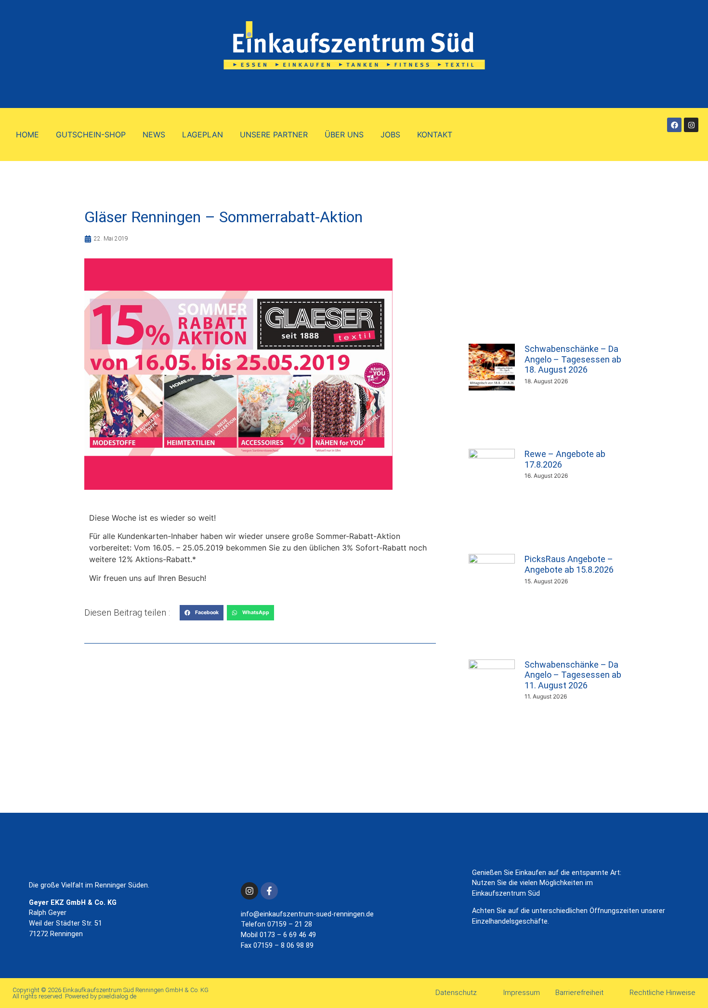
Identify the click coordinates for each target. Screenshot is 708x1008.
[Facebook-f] (269, 891)
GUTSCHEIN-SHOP (91, 134)
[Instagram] (691, 125)
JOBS (390, 134)
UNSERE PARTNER (274, 134)
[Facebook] (674, 125)
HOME (27, 134)
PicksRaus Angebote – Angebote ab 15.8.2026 (569, 564)
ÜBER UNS (344, 134)
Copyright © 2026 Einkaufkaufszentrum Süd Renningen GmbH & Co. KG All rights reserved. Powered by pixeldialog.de (111, 993)
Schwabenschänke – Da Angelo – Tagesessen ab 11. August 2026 (572, 674)
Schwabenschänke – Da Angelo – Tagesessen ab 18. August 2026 (572, 359)
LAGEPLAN (202, 134)
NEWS (154, 134)
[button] (201, 612)
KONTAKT (434, 134)
